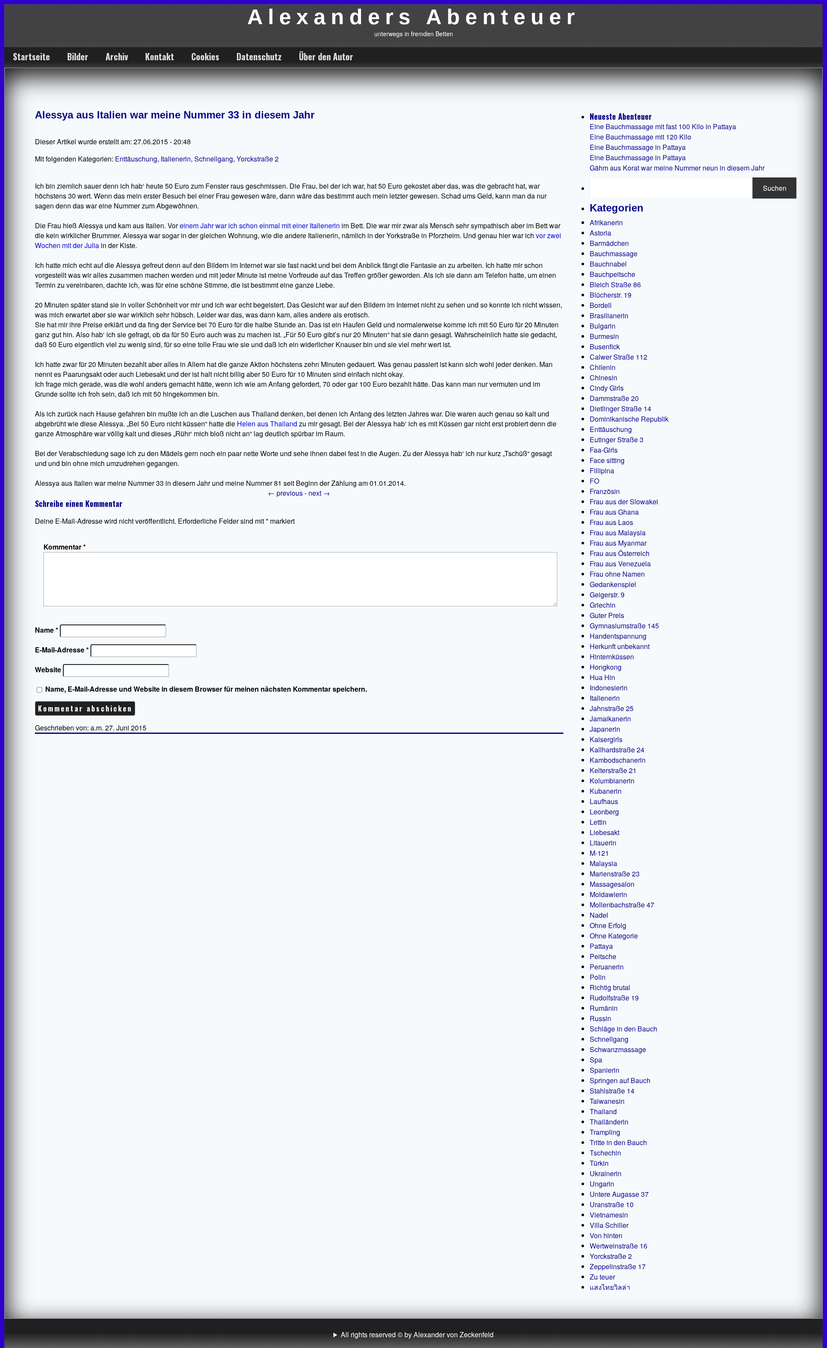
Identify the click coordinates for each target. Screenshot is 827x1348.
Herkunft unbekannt (620, 646)
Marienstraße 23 (615, 874)
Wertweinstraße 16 (618, 1246)
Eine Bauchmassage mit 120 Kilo (640, 137)
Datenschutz (259, 56)
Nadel (599, 915)
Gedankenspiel (613, 584)
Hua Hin (602, 677)
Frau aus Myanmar (618, 543)
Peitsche (603, 956)
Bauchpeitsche (612, 274)
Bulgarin (603, 326)
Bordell (601, 305)
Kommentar (65, 547)
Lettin (598, 822)
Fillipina (602, 470)
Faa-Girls (604, 450)
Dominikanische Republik (629, 419)
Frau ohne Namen (617, 574)
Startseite (31, 56)
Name (46, 630)
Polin (598, 977)
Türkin (599, 1163)
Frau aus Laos (611, 522)
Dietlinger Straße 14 (620, 408)
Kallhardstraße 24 (617, 750)
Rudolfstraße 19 (614, 998)
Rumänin (604, 1008)
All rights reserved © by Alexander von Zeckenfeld (417, 1334)
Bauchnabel (608, 264)
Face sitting (607, 460)
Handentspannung (618, 636)
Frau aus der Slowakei (624, 501)
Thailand (603, 1111)
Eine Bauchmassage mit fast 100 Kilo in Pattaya (663, 126)
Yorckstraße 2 (257, 159)
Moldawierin (608, 894)
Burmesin (604, 336)
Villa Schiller (609, 1225)
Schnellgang (213, 159)
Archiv (117, 56)
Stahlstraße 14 (612, 1091)
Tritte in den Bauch (618, 1142)
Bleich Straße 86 (615, 284)
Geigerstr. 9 (607, 594)
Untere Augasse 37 (619, 1194)
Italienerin (176, 159)
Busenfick (605, 346)
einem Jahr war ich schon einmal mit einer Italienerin (260, 225)
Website (48, 669)
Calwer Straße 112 (618, 357)
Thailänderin (609, 1122)
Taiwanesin (607, 1101)
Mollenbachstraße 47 (622, 905)
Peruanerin (607, 967)
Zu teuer (602, 1277)
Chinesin (603, 377)
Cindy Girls (607, 388)
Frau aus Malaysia (618, 532)
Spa (596, 1060)
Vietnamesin (609, 1215)
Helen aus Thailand (267, 424)
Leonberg (604, 812)
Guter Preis (607, 615)
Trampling (605, 1132)
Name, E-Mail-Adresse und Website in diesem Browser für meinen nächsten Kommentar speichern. (206, 689)
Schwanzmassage (618, 1049)
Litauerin (603, 843)
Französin (605, 491)
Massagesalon (612, 884)
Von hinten (606, 1235)
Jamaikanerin (610, 719)
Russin (600, 1018)
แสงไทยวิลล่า (610, 1287)
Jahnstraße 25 (612, 708)
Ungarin (602, 1184)
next (319, 493)
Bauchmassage (613, 253)
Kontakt (159, 56)
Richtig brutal (610, 987)
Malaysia (603, 863)
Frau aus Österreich (620, 553)
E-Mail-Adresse (62, 650)
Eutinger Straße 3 (617, 439)
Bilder (77, 56)
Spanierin (604, 1070)
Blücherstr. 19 (610, 295)
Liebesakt (604, 832)
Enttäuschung (136, 159)
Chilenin (603, 367)
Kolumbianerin (612, 781)
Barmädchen (609, 243)
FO (594, 481)
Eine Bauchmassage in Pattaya (638, 147)
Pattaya (601, 946)
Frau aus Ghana (614, 512)
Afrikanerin (606, 222)
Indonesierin (609, 688)
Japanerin (605, 729)
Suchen (775, 188)
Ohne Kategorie (614, 936)
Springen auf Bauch (620, 1080)
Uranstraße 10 (612, 1204)
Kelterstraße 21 (613, 770)
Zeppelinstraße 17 (618, 1266)
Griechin (603, 605)
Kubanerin (606, 791)
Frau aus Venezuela (620, 563)
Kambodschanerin (618, 760)
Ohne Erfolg (608, 925)
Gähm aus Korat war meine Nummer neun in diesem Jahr (677, 168)
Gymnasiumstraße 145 (624, 626)
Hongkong (606, 667)
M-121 (599, 853)
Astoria (600, 233)
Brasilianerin (609, 315)
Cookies (205, 56)
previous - (288, 493)
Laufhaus (604, 801)
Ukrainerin (606, 1173)
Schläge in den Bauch (623, 1029)
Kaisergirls (606, 739)
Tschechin (605, 1153)
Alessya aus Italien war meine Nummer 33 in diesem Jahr (174, 115)
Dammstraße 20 (614, 398)
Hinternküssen (612, 657)
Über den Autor (326, 56)
